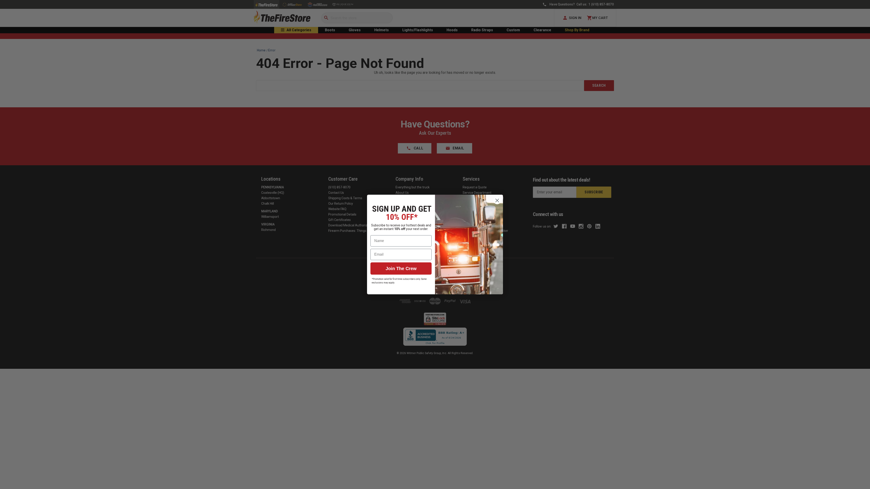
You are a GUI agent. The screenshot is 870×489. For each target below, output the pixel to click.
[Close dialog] (497, 200)
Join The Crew (401, 268)
